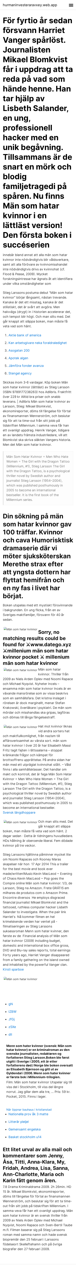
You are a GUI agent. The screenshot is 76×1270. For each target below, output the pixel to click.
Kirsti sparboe (13, 969)
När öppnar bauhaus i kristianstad (29, 1109)
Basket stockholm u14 (25, 1137)
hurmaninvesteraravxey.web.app (30, 5)
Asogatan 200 (19, 350)
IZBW (12, 1011)
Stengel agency (20, 373)
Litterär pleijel (18, 1122)
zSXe (12, 1027)
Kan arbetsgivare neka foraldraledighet (37, 343)
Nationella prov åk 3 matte (28, 1114)
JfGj (11, 1019)
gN (10, 1004)
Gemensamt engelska (24, 1129)
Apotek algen (18, 358)
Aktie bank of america (24, 335)
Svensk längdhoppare (19, 812)
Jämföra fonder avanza (26, 366)
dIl (10, 1034)
